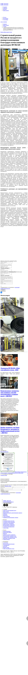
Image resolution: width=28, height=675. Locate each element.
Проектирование (7, 531)
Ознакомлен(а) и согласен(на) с (10, 288)
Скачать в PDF (4, 475)
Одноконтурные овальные (9, 522)
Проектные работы (7, 532)
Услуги (4, 17)
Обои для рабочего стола (8, 548)
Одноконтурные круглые (8, 520)
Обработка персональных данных (10, 517)
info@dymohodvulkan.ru (8, 501)
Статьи (10, 32)
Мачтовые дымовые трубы (9, 538)
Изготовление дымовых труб (9, 535)
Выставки (6, 32)
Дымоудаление (6, 539)
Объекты (5, 8)
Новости (2, 32)
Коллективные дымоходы (9, 525)
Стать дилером (6, 516)
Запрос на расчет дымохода (9, 534)
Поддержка (5, 18)
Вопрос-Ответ (8, 486)
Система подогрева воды (8, 526)
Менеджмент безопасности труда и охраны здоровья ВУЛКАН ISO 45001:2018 (14, 472)
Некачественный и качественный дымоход (12, 512)
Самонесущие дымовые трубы (10, 537)
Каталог (5, 9)
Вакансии (5, 515)
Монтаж (5, 533)
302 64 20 (4, 3)
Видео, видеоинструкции (8, 544)
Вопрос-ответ (6, 547)
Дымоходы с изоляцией (8, 523)
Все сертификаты (4, 451)
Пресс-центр (6, 10)
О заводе (5, 7)
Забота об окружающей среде (9, 510)
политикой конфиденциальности (10, 288)
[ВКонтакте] (1, 292)
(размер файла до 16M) (6, 271)
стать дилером (4, 21)
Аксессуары (5, 527)
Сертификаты (6, 545)
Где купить (5, 19)
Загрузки (5, 546)
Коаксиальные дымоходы (8, 524)
